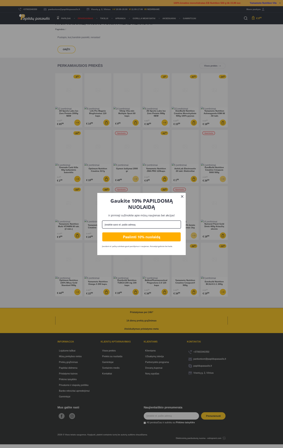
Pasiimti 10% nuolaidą (141, 236)
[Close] (182, 196)
